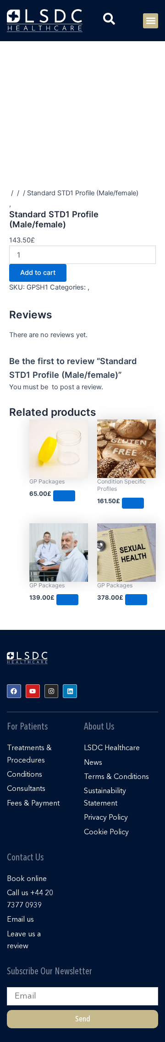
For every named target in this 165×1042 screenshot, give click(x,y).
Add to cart (37, 273)
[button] (150, 20)
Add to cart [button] (64, 495)
